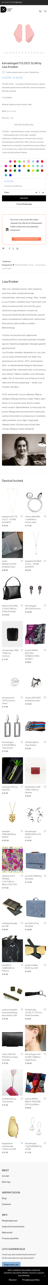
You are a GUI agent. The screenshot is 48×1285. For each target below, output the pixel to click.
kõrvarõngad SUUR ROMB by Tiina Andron (9, 745)
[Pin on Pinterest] (17, 248)
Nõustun (13, 1280)
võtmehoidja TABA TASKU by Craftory (10, 653)
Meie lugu (6, 1182)
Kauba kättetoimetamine (13, 1227)
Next (45, 33)
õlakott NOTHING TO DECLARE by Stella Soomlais (10, 609)
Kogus (6, 192)
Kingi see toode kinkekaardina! (26, 239)
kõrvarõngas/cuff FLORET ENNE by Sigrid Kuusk (33, 1057)
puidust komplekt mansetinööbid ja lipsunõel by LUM (10, 1013)
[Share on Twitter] (13, 248)
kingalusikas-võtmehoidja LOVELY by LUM (9, 1146)
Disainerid (6, 1204)
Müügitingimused (9, 1221)
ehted (31, 265)
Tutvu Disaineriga (24, 204)
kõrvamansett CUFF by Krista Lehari (8, 701)
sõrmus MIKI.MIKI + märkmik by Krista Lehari (32, 519)
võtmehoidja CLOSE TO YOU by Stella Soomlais (33, 1013)
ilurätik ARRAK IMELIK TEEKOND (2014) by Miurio (33, 1102)
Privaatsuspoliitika (10, 1239)
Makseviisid (7, 1233)
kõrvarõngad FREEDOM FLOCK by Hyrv (33, 834)
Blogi (4, 1199)
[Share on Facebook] (9, 248)
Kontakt (5, 1176)
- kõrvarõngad (39, 265)
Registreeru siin (11, 1265)
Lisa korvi (24, 198)
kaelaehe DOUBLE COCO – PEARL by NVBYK (33, 564)
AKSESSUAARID (21, 265)
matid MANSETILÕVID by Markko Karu (9, 564)
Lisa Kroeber (7, 268)
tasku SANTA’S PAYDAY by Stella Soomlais (10, 1057)
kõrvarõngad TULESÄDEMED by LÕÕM (33, 1146)
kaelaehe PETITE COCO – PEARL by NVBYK (9, 519)
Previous (2, 33)
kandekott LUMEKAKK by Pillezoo (8, 968)
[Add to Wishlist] (4, 248)
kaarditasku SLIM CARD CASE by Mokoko (32, 790)
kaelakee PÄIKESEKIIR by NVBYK (9, 834)
